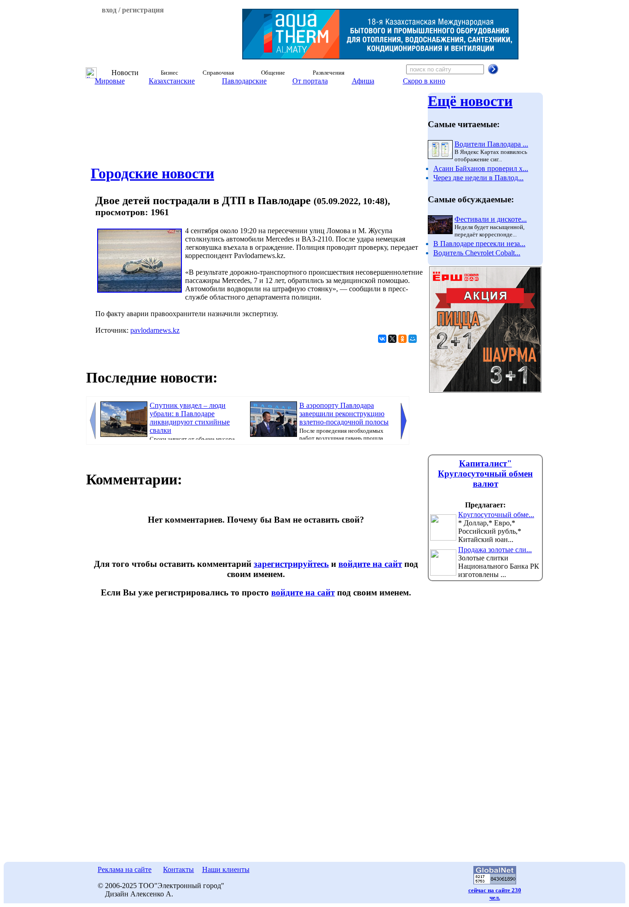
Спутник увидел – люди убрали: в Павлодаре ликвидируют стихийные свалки (190, 417)
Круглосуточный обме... (496, 514)
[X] (392, 339)
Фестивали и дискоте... (490, 219)
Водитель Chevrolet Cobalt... (476, 253)
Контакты (178, 869)
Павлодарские (244, 81)
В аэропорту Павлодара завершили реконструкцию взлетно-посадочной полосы (344, 413)
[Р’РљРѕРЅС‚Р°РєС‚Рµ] (382, 339)
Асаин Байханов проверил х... (480, 168)
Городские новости (152, 173)
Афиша (363, 81)
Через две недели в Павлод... (478, 178)
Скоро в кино (424, 81)
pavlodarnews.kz (155, 330)
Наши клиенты (226, 869)
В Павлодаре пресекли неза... (479, 243)
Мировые (110, 81)
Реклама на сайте (124, 869)
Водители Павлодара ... (491, 144)
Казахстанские (172, 81)
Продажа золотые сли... (495, 550)
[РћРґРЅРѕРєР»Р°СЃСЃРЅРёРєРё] (402, 339)
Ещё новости (470, 101)
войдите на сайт (370, 564)
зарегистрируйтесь (291, 564)
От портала (310, 81)
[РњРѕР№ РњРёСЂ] (412, 339)
